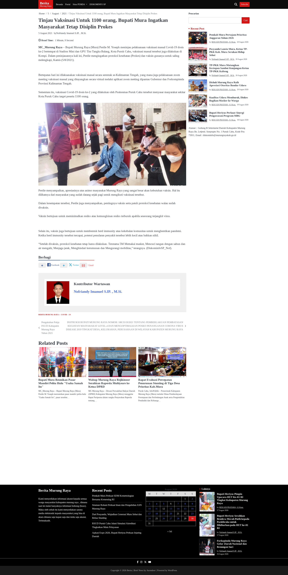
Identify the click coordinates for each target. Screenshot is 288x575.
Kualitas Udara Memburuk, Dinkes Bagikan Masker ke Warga (228, 99)
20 (171, 513)
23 (192, 513)
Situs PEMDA (79, 4)
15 (185, 508)
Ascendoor (151, 570)
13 (171, 508)
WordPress (172, 570)
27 (171, 518)
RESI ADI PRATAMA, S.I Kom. (224, 42)
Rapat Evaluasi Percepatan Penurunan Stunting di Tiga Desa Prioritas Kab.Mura (159, 383)
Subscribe (244, 4)
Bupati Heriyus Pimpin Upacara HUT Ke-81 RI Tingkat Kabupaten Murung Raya (232, 499)
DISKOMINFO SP (98, 4)
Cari (246, 20)
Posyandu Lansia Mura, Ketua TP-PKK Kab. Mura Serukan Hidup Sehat (228, 52)
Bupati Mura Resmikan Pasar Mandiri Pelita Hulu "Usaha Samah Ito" (60, 383)
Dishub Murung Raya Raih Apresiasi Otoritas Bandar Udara (227, 84)
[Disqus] (112, 443)
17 (149, 513)
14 (178, 508)
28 (178, 518)
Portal (67, 4)
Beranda (59, 4)
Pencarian (194, 13)
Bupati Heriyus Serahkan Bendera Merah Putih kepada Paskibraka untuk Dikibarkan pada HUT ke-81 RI (233, 522)
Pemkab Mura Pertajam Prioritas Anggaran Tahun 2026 (228, 36)
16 (192, 508)
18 (156, 513)
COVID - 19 (66, 314)
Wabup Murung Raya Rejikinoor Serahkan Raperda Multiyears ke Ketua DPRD (109, 383)
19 (163, 513)
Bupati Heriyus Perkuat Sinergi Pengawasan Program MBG (226, 114)
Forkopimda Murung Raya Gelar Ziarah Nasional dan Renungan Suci (232, 543)
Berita (44, 3)
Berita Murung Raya (48, 314)
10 (149, 508)
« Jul (169, 531)
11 (156, 508)
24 (149, 518)
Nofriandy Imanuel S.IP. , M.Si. (71, 33)
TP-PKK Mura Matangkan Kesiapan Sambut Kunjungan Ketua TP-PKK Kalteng (229, 68)
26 (163, 518)
